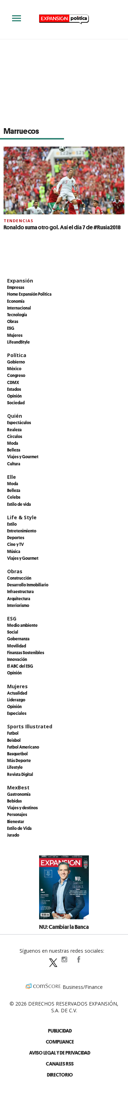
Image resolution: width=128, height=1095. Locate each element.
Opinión (14, 396)
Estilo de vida (19, 504)
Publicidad (60, 1030)
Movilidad (16, 645)
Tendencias (18, 220)
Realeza (14, 429)
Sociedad (16, 402)
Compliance (60, 1041)
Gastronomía (19, 794)
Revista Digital (20, 774)
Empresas (15, 287)
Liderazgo (16, 699)
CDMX (13, 382)
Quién (14, 415)
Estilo (12, 524)
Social (12, 632)
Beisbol (14, 740)
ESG (10, 328)
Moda (12, 443)
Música (13, 551)
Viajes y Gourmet (22, 456)
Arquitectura (18, 598)
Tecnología (17, 314)
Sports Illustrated (29, 726)
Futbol (12, 733)
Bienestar (15, 821)
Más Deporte (19, 760)
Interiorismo (18, 605)
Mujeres (14, 335)
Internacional (19, 308)
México (14, 368)
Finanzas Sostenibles (25, 652)
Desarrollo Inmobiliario (27, 584)
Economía (16, 301)
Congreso (16, 375)
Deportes (15, 537)
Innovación (17, 659)
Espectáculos (19, 422)
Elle (11, 476)
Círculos (14, 436)
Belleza (13, 450)
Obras (12, 321)
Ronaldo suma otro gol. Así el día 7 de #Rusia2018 (62, 227)
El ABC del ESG (20, 666)
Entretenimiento (21, 530)
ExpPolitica (49, 959)
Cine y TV (15, 544)
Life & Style (22, 517)
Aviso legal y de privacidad (59, 1052)
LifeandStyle (18, 342)
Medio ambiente (22, 625)
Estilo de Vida (19, 828)
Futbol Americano (23, 747)
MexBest (18, 787)
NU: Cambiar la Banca (64, 927)
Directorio (60, 1074)
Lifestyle (15, 767)
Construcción (19, 578)
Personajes (17, 814)
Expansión (20, 280)
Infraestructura (20, 591)
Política (16, 355)
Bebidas (14, 801)
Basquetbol (17, 753)
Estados (14, 389)
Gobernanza (18, 638)
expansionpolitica (64, 959)
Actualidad (17, 693)
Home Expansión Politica (29, 294)
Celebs (13, 497)
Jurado (13, 835)
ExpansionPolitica (78, 959)
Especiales (16, 713)
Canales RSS (60, 1063)
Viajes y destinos (22, 807)
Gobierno (16, 361)
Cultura (13, 463)
